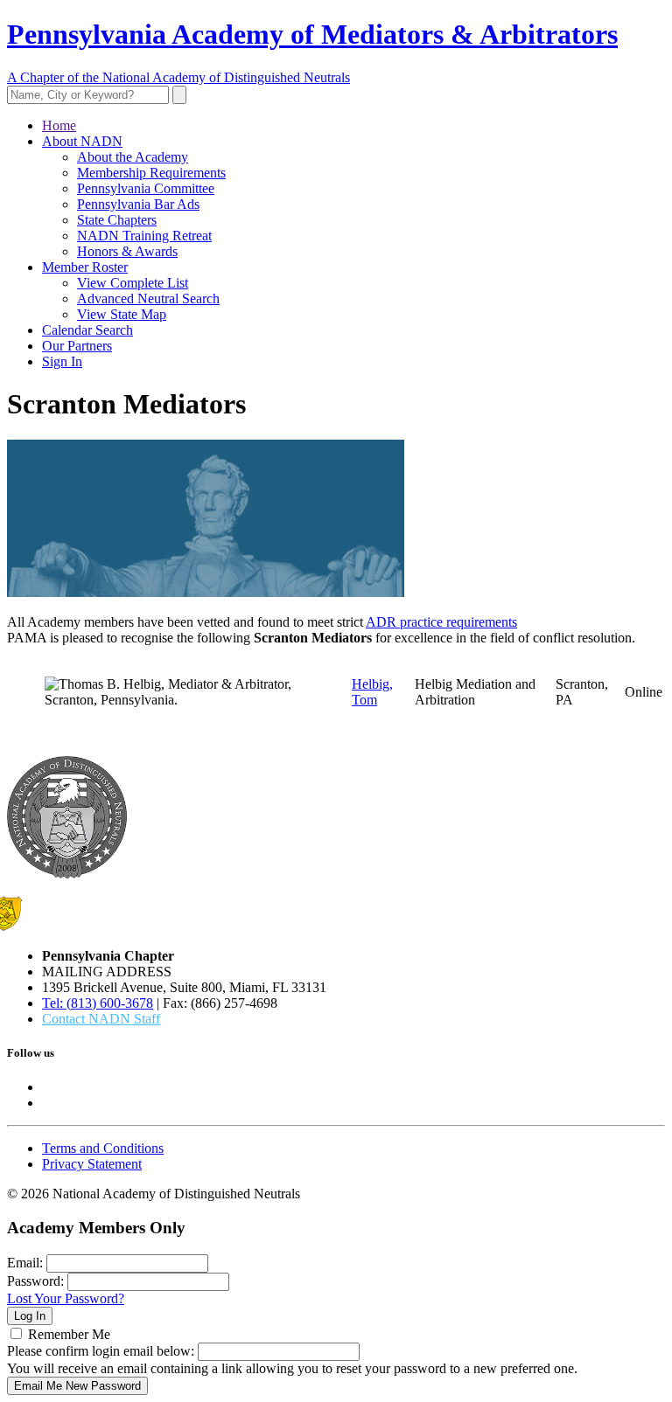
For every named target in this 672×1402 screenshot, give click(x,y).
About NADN (82, 141)
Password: (35, 1281)
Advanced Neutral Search (148, 298)
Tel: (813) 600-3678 (97, 1003)
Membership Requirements (151, 172)
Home (59, 125)
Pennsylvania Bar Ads (138, 204)
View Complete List (132, 282)
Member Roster (85, 267)
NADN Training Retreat (144, 235)
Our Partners (77, 345)
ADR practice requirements (441, 621)
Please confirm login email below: (100, 1350)
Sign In (62, 361)
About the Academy (132, 156)
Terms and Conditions (103, 1148)
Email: (25, 1262)
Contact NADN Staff (101, 1018)
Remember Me (69, 1334)
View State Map (121, 314)
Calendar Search (87, 330)
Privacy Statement (92, 1163)
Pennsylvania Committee (145, 188)
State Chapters (117, 219)
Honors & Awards (127, 251)
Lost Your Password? (65, 1298)
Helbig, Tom (372, 692)
